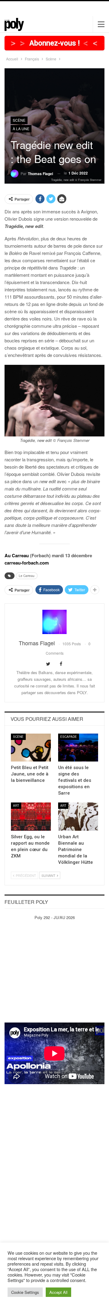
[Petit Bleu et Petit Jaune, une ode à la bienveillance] (31, 748)
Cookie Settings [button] (25, 1292)
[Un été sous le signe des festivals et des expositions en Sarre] (78, 748)
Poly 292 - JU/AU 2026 (55, 917)
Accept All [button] (58, 1292)
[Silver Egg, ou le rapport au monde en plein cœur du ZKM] (31, 816)
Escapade (68, 736)
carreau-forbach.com (27, 562)
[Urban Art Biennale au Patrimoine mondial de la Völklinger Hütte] (78, 816)
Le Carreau (27, 576)
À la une (21, 128)
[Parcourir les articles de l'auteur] (54, 622)
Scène (19, 120)
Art (16, 805)
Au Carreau (17, 555)
